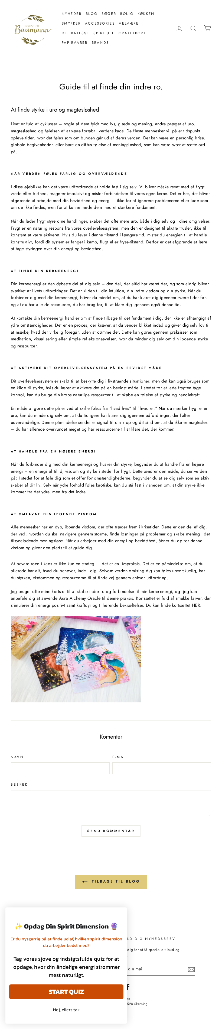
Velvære (129, 23)
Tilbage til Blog (115, 881)
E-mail (120, 757)
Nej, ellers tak (66, 1009)
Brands (100, 42)
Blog (91, 13)
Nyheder (72, 13)
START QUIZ (66, 991)
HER (196, 605)
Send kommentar (111, 830)
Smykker (71, 23)
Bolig (126, 13)
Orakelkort (132, 33)
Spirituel (103, 33)
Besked (19, 784)
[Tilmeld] (191, 969)
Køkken (146, 13)
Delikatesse (76, 33)
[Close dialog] (120, 914)
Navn (17, 757)
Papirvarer (75, 42)
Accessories (100, 23)
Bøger (109, 13)
